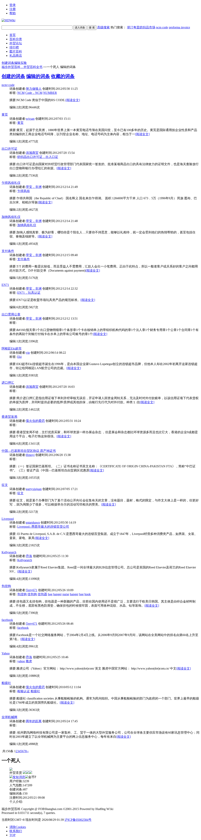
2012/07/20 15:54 (64, 152)
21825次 (34, 545)
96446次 (34, 107)
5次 (18, 277)
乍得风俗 (23, 191)
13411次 (34, 443)
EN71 (5, 284)
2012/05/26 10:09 (62, 590)
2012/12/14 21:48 (67, 221)
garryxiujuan (34, 489)
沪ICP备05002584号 (78, 819)
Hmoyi (30, 455)
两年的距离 (34, 721)
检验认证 (23, 691)
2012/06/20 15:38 (60, 455)
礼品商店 (15, 55)
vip (28, 352)
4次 (18, 578)
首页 (12, 35)
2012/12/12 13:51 (67, 318)
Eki (19, 356)
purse (65, 594)
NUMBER (50, 92)
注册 (12, 9)
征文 (5, 485)
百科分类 (15, 39)
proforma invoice (179, 27)
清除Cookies (17, 827)
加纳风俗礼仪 (11, 216)
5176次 (33, 277)
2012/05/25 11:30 (57, 556)
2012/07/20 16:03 (64, 386)
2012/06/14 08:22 (55, 352)
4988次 (33, 744)
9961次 (33, 646)
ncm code (162, 27)
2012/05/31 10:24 (70, 420)
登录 (12, 5)
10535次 (34, 477)
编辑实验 (20, 62)
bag (50, 594)
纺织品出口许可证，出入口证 (37, 157)
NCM (21, 92)
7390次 (33, 612)
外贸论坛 (15, 43)
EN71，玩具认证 (28, 292)
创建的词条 (13, 76)
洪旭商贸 (32, 152)
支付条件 (8, 251)
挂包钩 (32, 594)
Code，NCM (33, 92)
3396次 (33, 341)
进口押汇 (8, 382)
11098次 (34, 578)
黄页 (5, 114)
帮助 (12, 13)
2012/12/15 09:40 (67, 255)
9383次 (33, 375)
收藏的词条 (63, 76)
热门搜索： (150, 27)
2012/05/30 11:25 (67, 88)
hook (87, 594)
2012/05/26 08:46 (62, 623)
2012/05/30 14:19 (65, 522)
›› (28, 751)
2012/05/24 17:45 (67, 721)
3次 (18, 477)
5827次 (33, 307)
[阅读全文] (72, 100)
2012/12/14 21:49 (67, 186)
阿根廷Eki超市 (12, 348)
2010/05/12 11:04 (70, 687)
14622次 (34, 409)
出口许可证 (9, 148)
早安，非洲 (34, 186)
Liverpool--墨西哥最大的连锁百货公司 (43, 526)
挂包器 (42, 594)
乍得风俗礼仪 (11, 182)
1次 (18, 141)
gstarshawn (33, 522)
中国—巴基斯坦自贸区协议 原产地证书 (29, 450)
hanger (57, 594)
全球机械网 (9, 717)
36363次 (34, 709)
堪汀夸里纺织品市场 (141, 27)
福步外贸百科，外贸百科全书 (22, 67)
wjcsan (30, 118)
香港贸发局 (9, 416)
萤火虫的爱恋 (35, 420)
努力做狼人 (34, 88)
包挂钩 (6, 586)
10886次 (34, 675)
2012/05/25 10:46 (57, 657)
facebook (7, 620)
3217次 (33, 511)
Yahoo (6, 653)
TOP (12, 835)
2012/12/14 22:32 (67, 288)
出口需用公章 (11, 314)
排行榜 (14, 47)
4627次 (33, 209)
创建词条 (8, 62)
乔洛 (29, 556)
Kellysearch (9, 552)
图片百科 (15, 51)
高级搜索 (103, 27)
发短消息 (19, 777)
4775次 (33, 141)
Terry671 (31, 590)
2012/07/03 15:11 (60, 118)
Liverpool (8, 518)
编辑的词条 (38, 76)
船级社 (6, 683)
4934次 (33, 243)
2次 (18, 107)
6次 (18, 307)
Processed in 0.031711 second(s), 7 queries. (29, 813)
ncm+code (8, 85)
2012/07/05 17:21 (67, 489)
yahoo (21, 661)
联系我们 (15, 831)
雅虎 (29, 661)
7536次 (33, 175)
